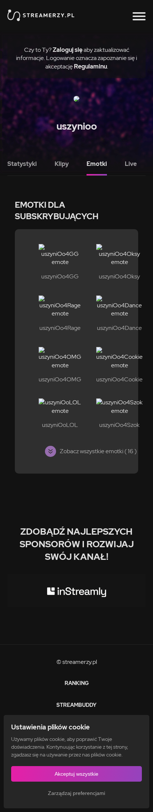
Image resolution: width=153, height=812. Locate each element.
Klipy (62, 164)
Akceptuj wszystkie (76, 774)
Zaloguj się (67, 50)
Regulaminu (90, 66)
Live (131, 164)
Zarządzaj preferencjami (76, 793)
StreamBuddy (76, 705)
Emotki (97, 164)
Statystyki (22, 164)
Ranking (77, 683)
